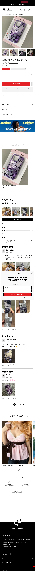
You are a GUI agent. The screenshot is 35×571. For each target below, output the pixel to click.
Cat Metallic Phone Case (10, 186)
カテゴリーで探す (7, 554)
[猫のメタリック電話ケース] (5, 52)
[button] (21, 10)
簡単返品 (4, 109)
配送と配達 (5, 100)
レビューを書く (17, 219)
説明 (3, 95)
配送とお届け (6, 104)
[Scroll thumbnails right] (31, 211)
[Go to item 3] (25, 211)
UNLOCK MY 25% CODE (17, 294)
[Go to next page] (23, 404)
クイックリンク (6, 563)
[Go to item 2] (16, 211)
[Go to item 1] (6, 211)
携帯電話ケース (9, 14)
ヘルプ (4, 558)
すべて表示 (17, 470)
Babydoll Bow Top (7, 466)
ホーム (3, 14)
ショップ (4, 550)
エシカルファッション (8, 114)
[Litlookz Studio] (7, 10)
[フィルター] (3, 241)
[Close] (32, 273)
